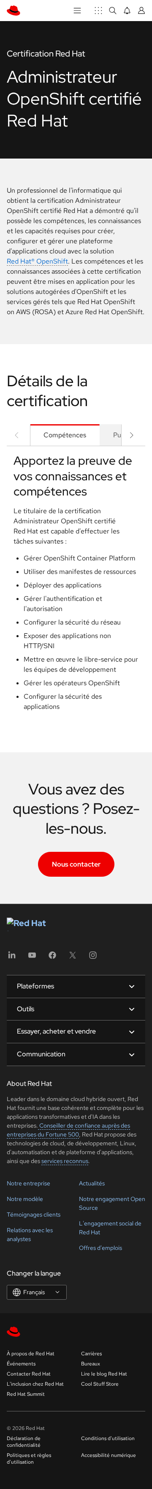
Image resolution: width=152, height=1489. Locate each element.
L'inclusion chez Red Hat (35, 1384)
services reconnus (64, 1161)
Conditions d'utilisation (108, 1438)
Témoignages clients (33, 1214)
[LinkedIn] (12, 957)
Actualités (92, 1183)
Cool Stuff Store (100, 1384)
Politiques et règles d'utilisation (29, 1458)
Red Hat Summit (26, 1394)
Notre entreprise (28, 1183)
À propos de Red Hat (30, 1353)
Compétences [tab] (64, 435)
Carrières (91, 1353)
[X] (73, 957)
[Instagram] (93, 957)
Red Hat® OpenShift (37, 261)
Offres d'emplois (100, 1248)
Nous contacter (76, 864)
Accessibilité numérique (108, 1455)
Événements (21, 1363)
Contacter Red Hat (29, 1374)
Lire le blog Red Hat (104, 1374)
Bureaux (90, 1363)
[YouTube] (32, 957)
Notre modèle (25, 1199)
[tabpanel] (76, 585)
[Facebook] (52, 957)
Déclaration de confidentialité (24, 1442)
